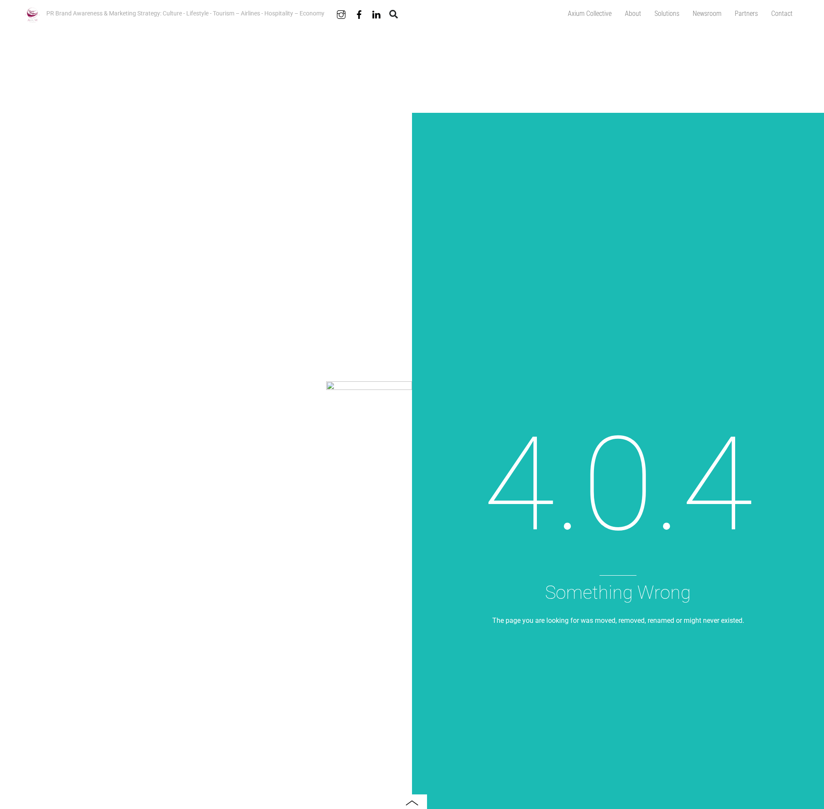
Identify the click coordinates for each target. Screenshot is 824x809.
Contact (782, 13)
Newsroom (707, 13)
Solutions (666, 13)
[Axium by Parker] (32, 20)
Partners (746, 13)
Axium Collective (590, 13)
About (633, 13)
